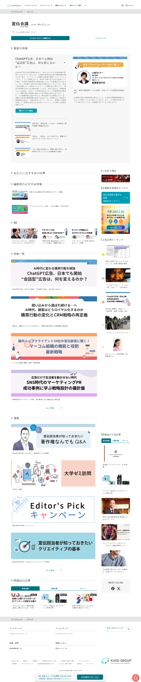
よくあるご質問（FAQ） (66, 663)
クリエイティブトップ (63, 634)
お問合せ (80, 663)
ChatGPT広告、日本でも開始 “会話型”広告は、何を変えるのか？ (35, 62)
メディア (30, 11)
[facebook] (113, 588)
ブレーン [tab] (83, 588)
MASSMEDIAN (14, 648)
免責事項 (36, 661)
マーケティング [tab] (29, 5)
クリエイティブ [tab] (45, 5)
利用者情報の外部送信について (47, 663)
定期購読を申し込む (90, 677)
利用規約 (15, 663)
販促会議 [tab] (25, 588)
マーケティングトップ (17, 634)
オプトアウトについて (29, 663)
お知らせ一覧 (16, 661)
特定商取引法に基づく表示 (50, 661)
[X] (118, 588)
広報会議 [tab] (54, 588)
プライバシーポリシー (86, 661)
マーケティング (17, 11)
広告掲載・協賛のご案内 (68, 661)
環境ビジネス (60, 648)
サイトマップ (90, 663)
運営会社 (26, 661)
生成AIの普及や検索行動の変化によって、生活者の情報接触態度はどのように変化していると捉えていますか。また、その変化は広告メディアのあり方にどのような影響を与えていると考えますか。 (99, 99)
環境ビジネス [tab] (59, 5)
